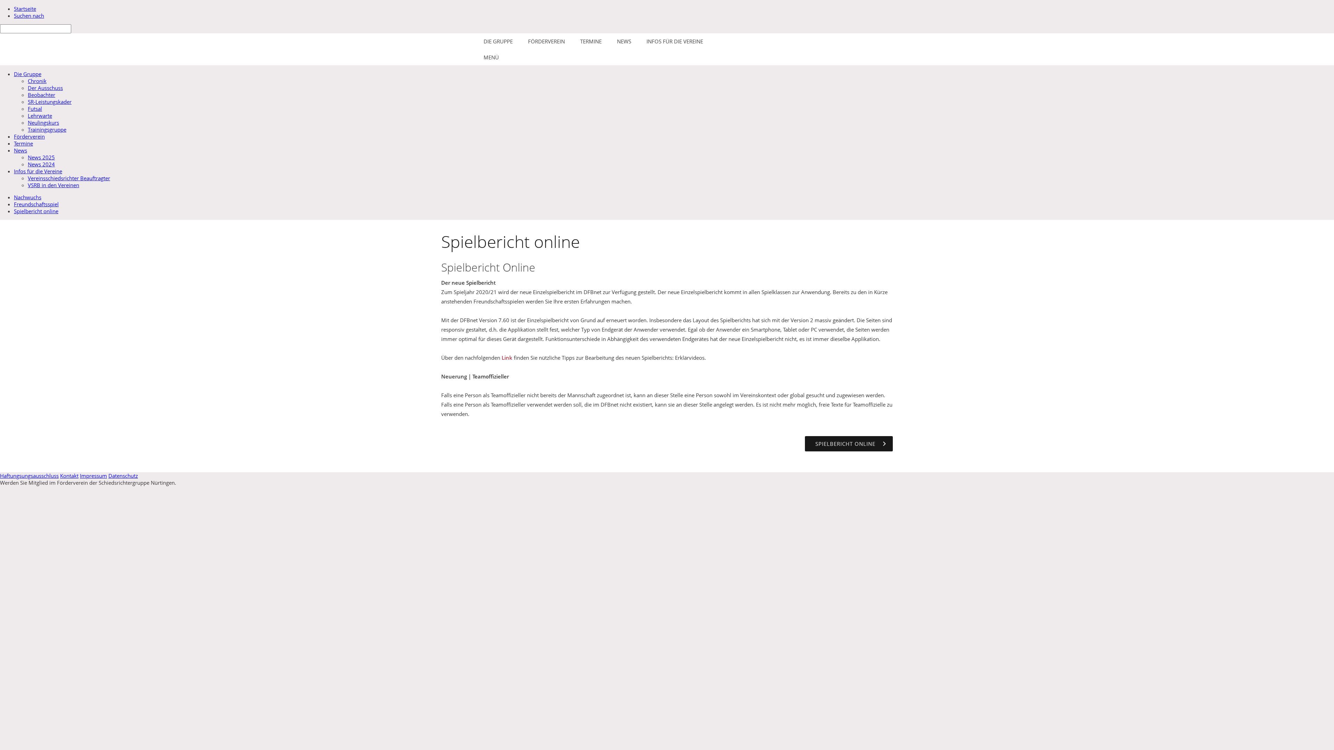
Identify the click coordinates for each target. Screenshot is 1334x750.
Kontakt (69, 475)
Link (507, 357)
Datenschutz (123, 475)
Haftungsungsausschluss (29, 475)
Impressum (93, 475)
